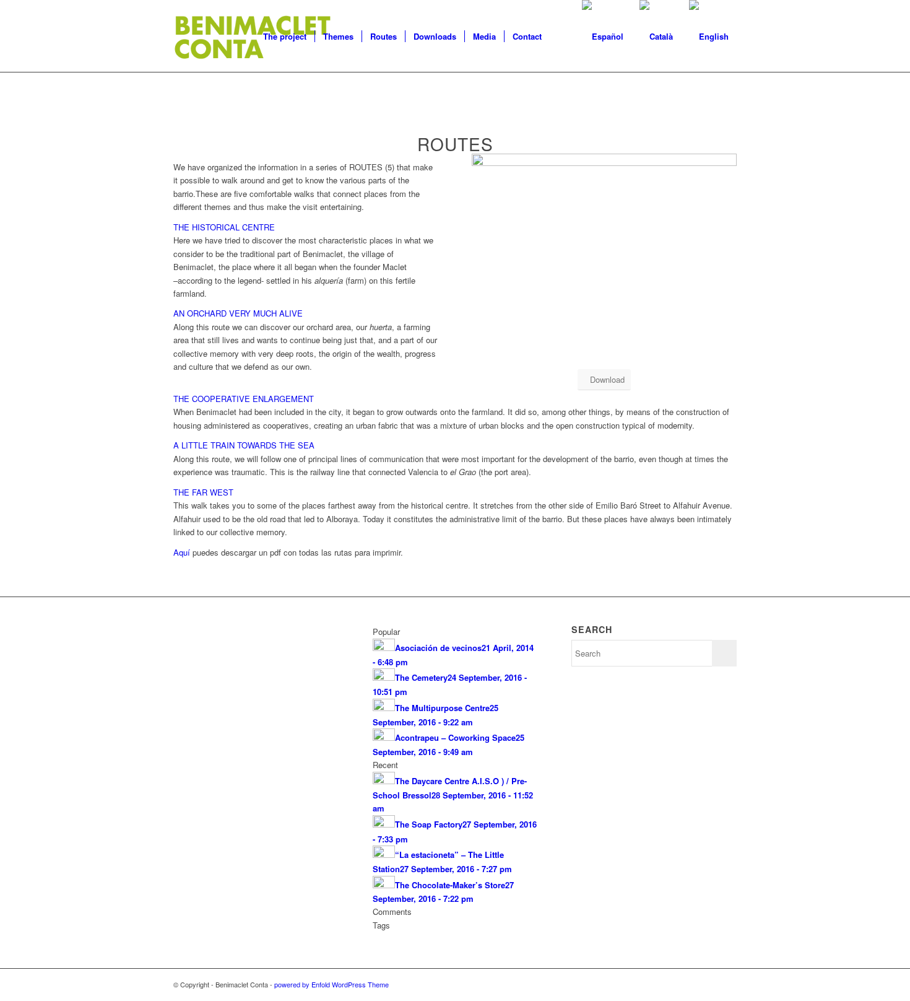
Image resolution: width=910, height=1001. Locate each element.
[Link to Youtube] (727, 984)
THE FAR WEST (203, 492)
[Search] (562, 36)
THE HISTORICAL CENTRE (224, 227)
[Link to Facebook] (709, 984)
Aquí (181, 552)
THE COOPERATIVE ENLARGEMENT (243, 398)
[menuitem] (284, 36)
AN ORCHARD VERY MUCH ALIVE (238, 313)
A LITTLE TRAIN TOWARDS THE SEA (243, 445)
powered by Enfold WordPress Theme (331, 984)
